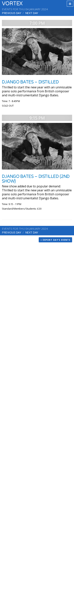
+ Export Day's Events (55, 239)
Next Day (31, 13)
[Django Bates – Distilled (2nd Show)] (37, 146)
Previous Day (11, 13)
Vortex (12, 4)
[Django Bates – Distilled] (37, 51)
